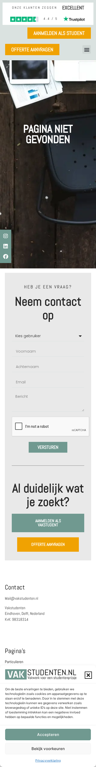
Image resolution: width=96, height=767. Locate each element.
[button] (88, 675)
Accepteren (48, 734)
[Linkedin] (6, 246)
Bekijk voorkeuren (48, 748)
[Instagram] (6, 236)
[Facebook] (6, 256)
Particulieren (14, 661)
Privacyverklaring (48, 760)
